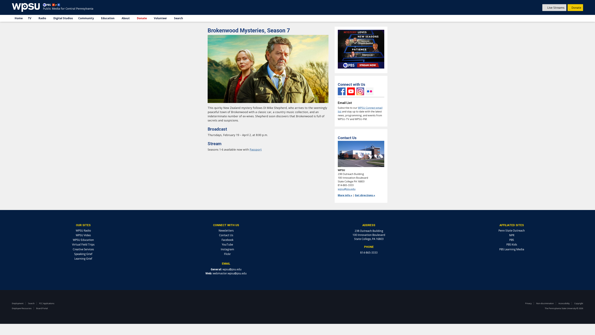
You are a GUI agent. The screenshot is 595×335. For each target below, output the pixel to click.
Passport (256, 149)
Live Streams (555, 7)
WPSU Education (83, 240)
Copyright (578, 303)
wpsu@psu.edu (346, 189)
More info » (345, 195)
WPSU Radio (83, 230)
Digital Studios (63, 18)
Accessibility (564, 303)
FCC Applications (46, 303)
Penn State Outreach (511, 230)
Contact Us (226, 235)
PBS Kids (511, 244)
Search (178, 18)
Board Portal (42, 308)
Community (86, 18)
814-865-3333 (369, 252)
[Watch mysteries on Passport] (361, 69)
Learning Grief (83, 258)
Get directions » (365, 195)
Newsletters (226, 230)
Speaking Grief (83, 254)
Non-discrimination (545, 303)
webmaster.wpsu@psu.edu (230, 273)
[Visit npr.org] (56, 5)
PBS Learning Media (511, 249)
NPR (511, 235)
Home (19, 18)
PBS (511, 240)
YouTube (351, 91)
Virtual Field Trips (83, 244)
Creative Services (83, 249)
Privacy (528, 303)
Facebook (342, 91)
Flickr (369, 91)
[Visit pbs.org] (47, 5)
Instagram (360, 91)
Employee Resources (22, 308)
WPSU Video (83, 235)
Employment (17, 303)
